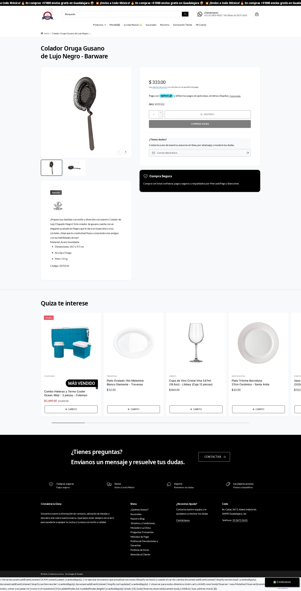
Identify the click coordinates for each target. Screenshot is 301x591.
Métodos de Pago (139, 536)
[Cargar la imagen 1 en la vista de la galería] (51, 168)
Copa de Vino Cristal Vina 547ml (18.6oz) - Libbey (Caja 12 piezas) (190, 382)
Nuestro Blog (137, 518)
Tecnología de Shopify (74, 574)
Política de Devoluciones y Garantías (144, 543)
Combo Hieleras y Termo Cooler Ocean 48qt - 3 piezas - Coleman (65, 393)
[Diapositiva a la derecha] (125, 151)
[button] (257, 14)
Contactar (212, 456)
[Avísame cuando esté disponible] (247, 153)
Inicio (46, 33)
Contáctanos (183, 520)
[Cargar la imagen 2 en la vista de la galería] (74, 168)
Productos (98, 24)
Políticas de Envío (139, 549)
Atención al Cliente (140, 554)
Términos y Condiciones (142, 523)
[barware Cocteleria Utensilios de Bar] (58, 214)
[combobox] (125, 14)
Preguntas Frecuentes (142, 532)
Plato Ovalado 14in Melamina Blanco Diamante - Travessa (125, 382)
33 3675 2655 (240, 520)
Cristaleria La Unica (56, 574)
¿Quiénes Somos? (139, 509)
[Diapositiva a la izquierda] (118, 151)
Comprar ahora (200, 124)
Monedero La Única (140, 527)
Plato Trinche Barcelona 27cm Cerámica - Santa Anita (250, 382)
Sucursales (136, 514)
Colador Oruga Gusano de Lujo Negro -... (71, 33)
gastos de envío (160, 87)
